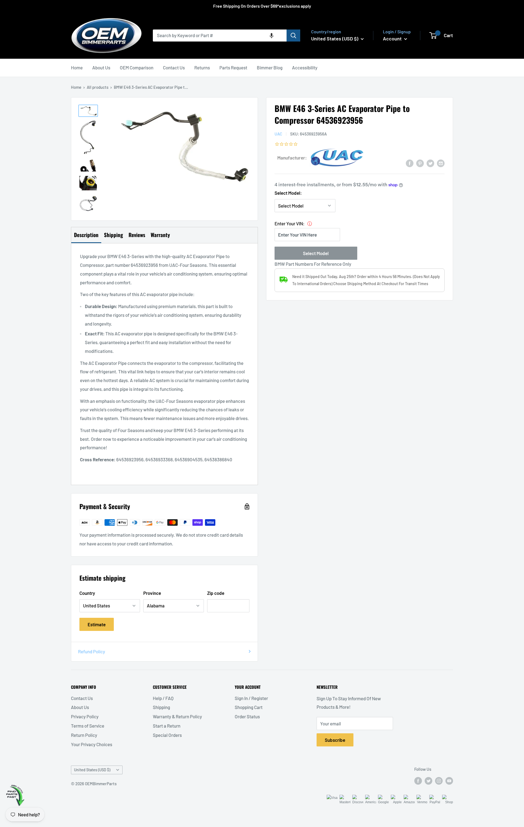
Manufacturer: (292, 157)
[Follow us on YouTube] (449, 780)
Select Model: (288, 193)
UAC (278, 133)
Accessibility (304, 67)
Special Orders (167, 735)
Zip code (215, 593)
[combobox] (220, 35)
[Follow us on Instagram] (439, 780)
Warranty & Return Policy (177, 716)
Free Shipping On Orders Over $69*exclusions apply (262, 5)
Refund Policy (91, 651)
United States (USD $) (92, 769)
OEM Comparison (136, 67)
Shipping (161, 707)
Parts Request (233, 67)
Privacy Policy (85, 716)
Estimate (97, 624)
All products (97, 87)
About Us (101, 67)
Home (77, 67)
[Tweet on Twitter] (430, 162)
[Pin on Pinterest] (420, 162)
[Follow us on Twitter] (428, 780)
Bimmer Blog (269, 67)
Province (152, 593)
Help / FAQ (163, 698)
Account (393, 39)
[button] (271, 35)
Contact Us (174, 67)
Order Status (247, 716)
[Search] (293, 35)
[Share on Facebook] (409, 162)
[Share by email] (441, 162)
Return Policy (84, 735)
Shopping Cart (249, 707)
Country (87, 593)
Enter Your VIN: (290, 223)
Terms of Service (87, 725)
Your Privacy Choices (91, 744)
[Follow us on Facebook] (418, 780)
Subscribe (335, 740)
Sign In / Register (251, 698)
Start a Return (166, 725)
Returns (202, 67)
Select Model (316, 253)
